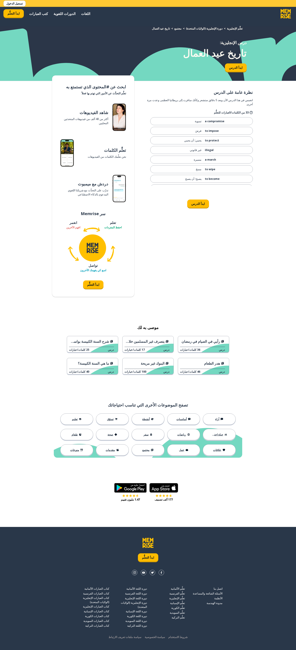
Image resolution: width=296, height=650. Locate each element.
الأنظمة (218, 598)
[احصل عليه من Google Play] (130, 488)
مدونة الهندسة (215, 603)
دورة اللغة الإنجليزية (136, 598)
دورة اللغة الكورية (137, 616)
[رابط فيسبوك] (161, 572)
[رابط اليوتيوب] (143, 572)
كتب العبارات (38, 13)
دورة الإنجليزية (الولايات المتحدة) (204, 28)
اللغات (85, 13)
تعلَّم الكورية (178, 608)
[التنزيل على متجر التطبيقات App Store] (163, 488)
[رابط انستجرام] (134, 572)
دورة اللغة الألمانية (136, 589)
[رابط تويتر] (152, 572)
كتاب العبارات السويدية (96, 621)
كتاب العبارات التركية (97, 626)
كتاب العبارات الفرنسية (96, 593)
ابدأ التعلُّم (14, 13)
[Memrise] (286, 14)
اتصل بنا (218, 589)
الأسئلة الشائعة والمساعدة (208, 593)
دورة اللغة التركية (137, 626)
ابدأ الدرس (236, 67)
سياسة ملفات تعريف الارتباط (125, 637)
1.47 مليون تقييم (130, 499)
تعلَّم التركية (178, 617)
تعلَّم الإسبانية (177, 603)
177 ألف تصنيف (164, 499)
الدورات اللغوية (65, 13)
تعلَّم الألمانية (178, 589)
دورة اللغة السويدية (136, 621)
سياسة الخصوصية (155, 637)
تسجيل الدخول (14, 3)
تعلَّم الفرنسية (177, 593)
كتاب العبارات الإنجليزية (96, 606)
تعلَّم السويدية (177, 613)
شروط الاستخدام (178, 637)
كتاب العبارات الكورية (97, 616)
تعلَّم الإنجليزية (235, 28)
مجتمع (178, 28)
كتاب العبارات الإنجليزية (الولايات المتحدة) (96, 600)
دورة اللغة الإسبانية (136, 611)
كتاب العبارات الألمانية (96, 589)
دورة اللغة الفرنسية (136, 593)
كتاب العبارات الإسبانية (96, 611)
